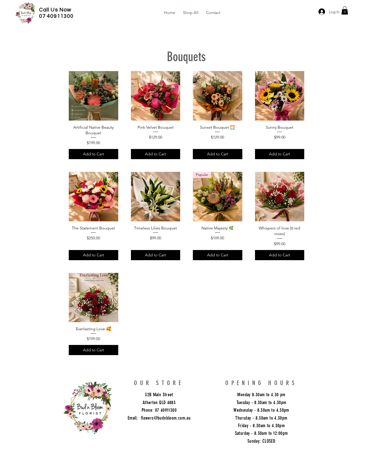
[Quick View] (93, 96)
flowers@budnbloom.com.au (166, 418)
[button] (344, 10)
